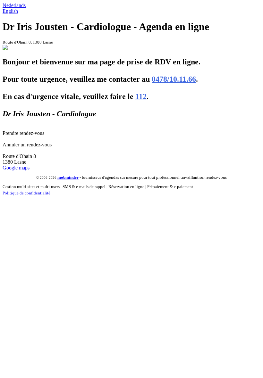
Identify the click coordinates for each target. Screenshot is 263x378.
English (10, 11)
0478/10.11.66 (174, 79)
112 (141, 96)
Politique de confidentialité (26, 193)
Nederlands (14, 5)
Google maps (16, 167)
